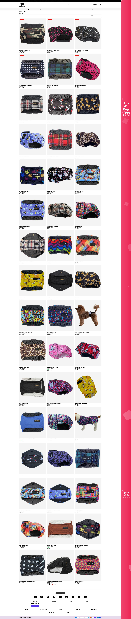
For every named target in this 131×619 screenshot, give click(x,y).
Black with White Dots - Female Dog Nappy (81, 50)
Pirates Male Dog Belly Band (51, 120)
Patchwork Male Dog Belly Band (80, 510)
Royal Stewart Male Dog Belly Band (53, 156)
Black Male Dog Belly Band (23, 403)
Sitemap (68, 612)
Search (71, 601)
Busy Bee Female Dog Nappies (24, 156)
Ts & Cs (60, 609)
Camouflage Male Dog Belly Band (24, 50)
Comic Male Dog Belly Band (79, 191)
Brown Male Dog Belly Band (51, 545)
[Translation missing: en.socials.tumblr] (73, 597)
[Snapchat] (79, 597)
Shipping (87, 601)
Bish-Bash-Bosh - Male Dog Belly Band (25, 332)
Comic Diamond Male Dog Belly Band (25, 510)
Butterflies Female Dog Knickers (52, 438)
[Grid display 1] (91, 16)
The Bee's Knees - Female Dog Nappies (81, 403)
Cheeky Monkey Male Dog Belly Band (80, 120)
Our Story (54, 601)
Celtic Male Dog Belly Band (79, 581)
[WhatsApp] (85, 597)
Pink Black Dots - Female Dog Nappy (80, 85)
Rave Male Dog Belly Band (51, 261)
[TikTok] (66, 597)
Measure (61, 9)
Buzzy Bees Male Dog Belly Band (24, 226)
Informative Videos (43, 609)
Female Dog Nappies (26, 9)
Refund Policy (77, 609)
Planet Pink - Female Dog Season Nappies (54, 403)
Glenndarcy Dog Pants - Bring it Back (88, 9)
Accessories (71, 9)
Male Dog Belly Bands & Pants (53, 9)
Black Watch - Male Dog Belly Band (52, 85)
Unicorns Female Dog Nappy (51, 191)
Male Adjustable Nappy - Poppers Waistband (54, 581)
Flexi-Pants (45, 9)
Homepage (20, 11)
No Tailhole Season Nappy (36, 9)
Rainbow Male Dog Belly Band (79, 261)
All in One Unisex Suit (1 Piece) (79, 438)
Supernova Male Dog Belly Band (24, 191)
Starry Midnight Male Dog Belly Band (25, 85)
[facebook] (54, 597)
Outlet (66, 9)
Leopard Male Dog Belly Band (24, 367)
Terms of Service (94, 609)
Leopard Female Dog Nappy (79, 156)
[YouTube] (48, 597)
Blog (97, 9)
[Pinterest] (41, 597)
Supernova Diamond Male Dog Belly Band (81, 545)
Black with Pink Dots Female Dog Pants (53, 50)
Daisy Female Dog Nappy (78, 226)
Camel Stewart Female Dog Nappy (52, 226)
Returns (26, 609)
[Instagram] (35, 597)
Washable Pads (77, 9)
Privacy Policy (52, 612)
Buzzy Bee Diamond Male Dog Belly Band (53, 510)
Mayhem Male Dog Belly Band (51, 332)
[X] (60, 597)
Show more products (60, 593)
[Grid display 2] (92, 16)
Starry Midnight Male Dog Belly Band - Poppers (27, 581)
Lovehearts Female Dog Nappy (80, 367)
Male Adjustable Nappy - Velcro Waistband (82, 332)
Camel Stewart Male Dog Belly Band (25, 120)
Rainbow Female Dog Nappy (23, 545)
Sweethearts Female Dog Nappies (52, 367)
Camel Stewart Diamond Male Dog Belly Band (26, 261)
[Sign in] (98, 5)
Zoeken (68, 5)
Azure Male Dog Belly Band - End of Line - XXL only (27, 438)
